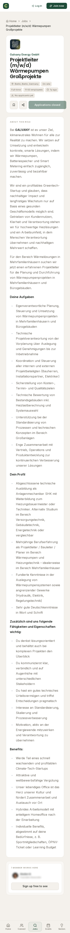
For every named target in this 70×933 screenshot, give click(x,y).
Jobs (24, 21)
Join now (58, 5)
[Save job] (14, 105)
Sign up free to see (35, 886)
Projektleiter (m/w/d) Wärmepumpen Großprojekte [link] (28, 27)
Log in (38, 5)
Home (13, 21)
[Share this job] (23, 105)
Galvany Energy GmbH (24, 54)
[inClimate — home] (6, 6)
